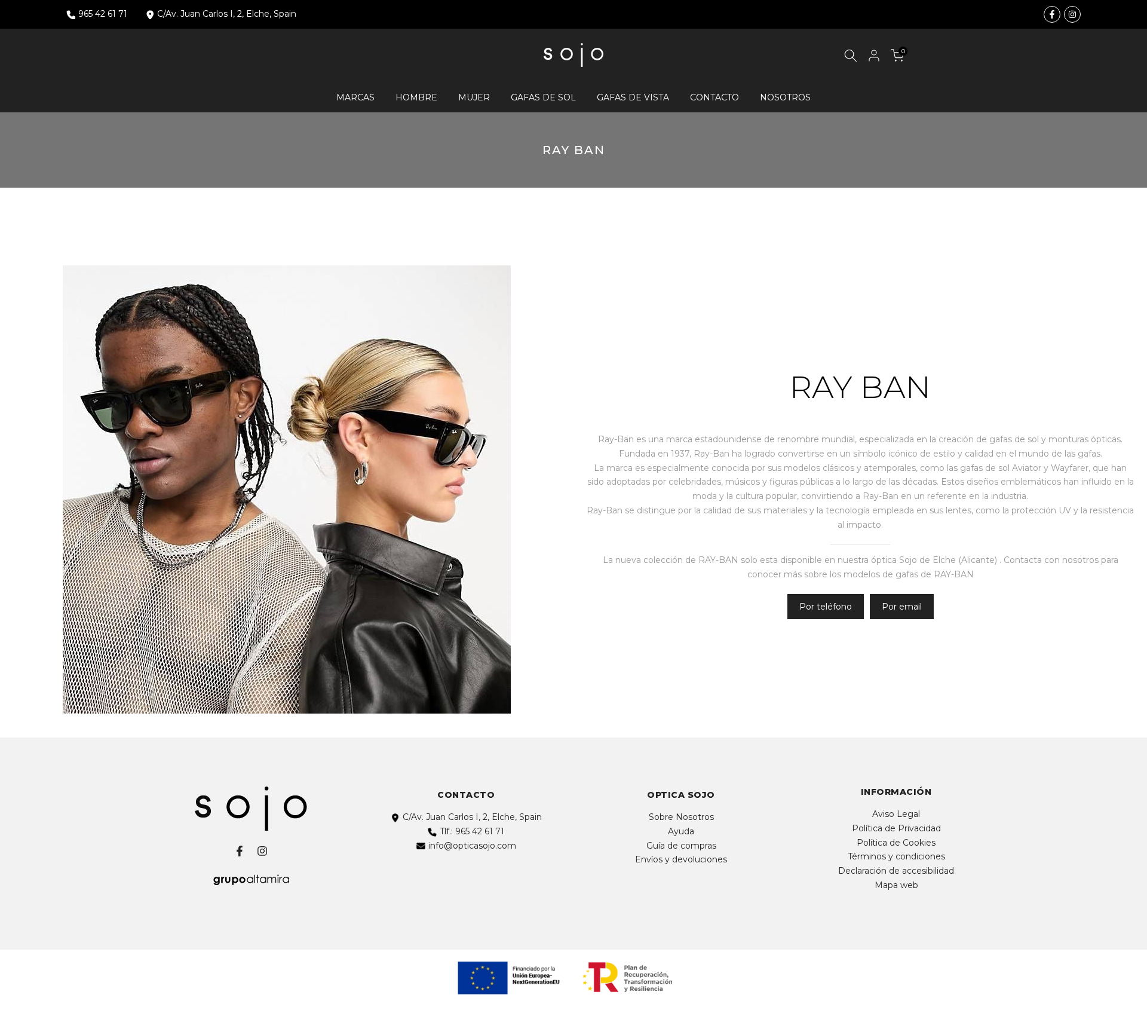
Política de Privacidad (896, 828)
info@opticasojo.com (472, 845)
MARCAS (355, 97)
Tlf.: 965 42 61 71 (472, 831)
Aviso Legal (896, 814)
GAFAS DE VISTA (633, 97)
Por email (902, 606)
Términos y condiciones (896, 856)
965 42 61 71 (102, 13)
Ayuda (681, 831)
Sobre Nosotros (681, 817)
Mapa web (896, 885)
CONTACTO (714, 97)
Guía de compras (681, 845)
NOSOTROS (785, 97)
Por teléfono (825, 606)
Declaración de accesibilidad (896, 870)
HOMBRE (416, 97)
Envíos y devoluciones (681, 859)
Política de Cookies (896, 842)
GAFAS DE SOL (543, 97)
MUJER (474, 97)
